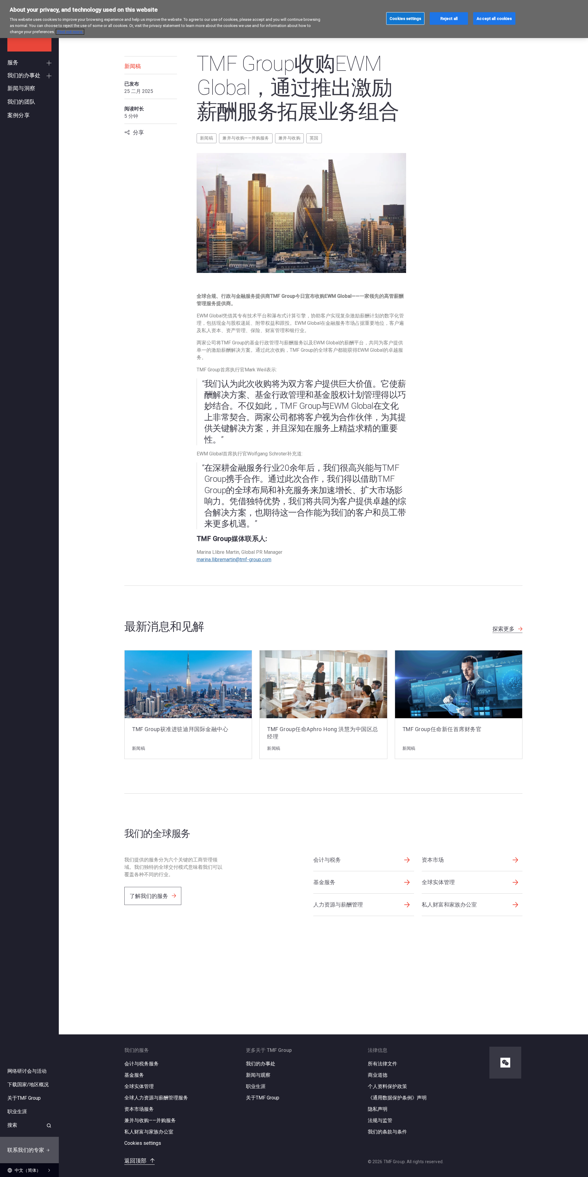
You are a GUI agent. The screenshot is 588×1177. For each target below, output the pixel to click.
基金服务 (134, 1075)
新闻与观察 (258, 1075)
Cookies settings (142, 1143)
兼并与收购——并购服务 (245, 138)
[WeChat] (505, 1063)
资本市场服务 (139, 1109)
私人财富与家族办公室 (148, 1132)
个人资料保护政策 (387, 1086)
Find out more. (70, 31)
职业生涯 (256, 1086)
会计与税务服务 (141, 1064)
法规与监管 (380, 1120)
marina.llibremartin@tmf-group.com (234, 559)
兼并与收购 (289, 138)
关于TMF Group (262, 1098)
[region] (294, 19)
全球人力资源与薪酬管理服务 (156, 1098)
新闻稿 (206, 138)
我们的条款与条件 (387, 1132)
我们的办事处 (260, 1064)
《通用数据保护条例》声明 (397, 1098)
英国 (314, 138)
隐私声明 (377, 1109)
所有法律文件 (382, 1064)
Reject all (449, 18)
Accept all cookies (494, 18)
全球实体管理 (139, 1086)
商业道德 (377, 1075)
